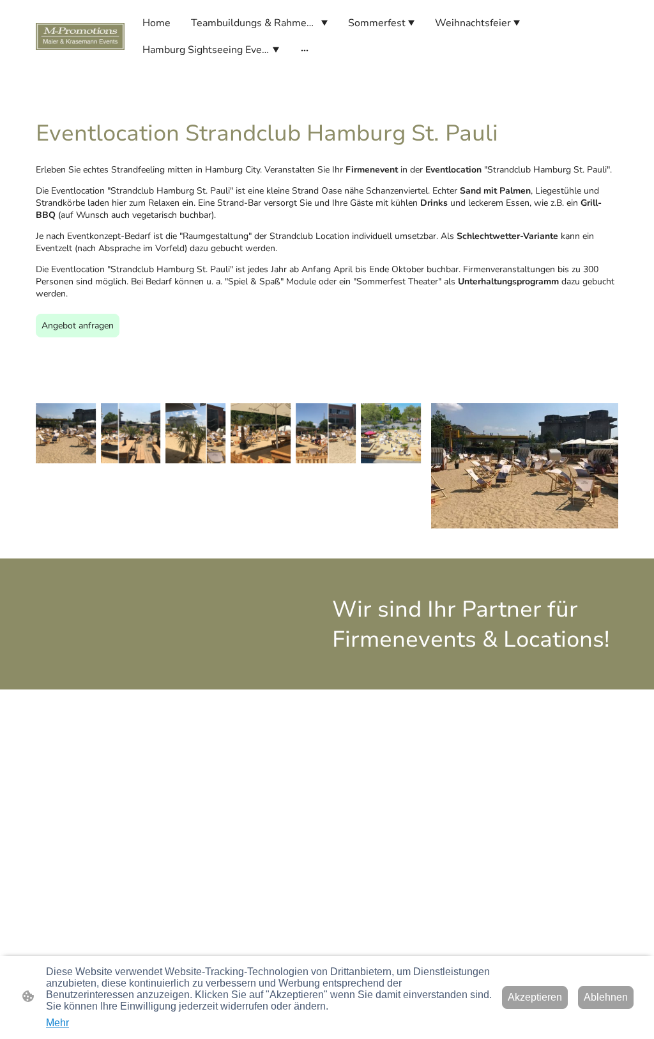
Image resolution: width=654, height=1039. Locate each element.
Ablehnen (606, 997)
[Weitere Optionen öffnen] (304, 50)
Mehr (57, 1022)
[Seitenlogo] (80, 36)
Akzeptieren (535, 997)
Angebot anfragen (78, 325)
